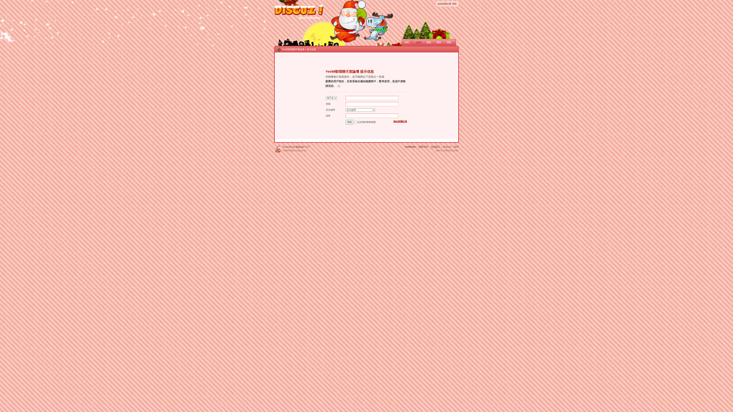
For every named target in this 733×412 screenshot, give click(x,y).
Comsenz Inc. (301, 151)
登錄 (454, 3)
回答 (328, 115)
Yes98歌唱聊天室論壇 (293, 49)
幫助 (439, 42)
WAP (456, 147)
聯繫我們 (423, 147)
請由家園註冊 (444, 3)
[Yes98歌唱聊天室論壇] (299, 19)
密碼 (328, 104)
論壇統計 (435, 147)
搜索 (428, 42)
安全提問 (330, 110)
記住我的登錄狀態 (366, 122)
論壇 (418, 42)
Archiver (447, 147)
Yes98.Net (410, 147)
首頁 (406, 42)
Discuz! (300, 147)
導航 (449, 42)
